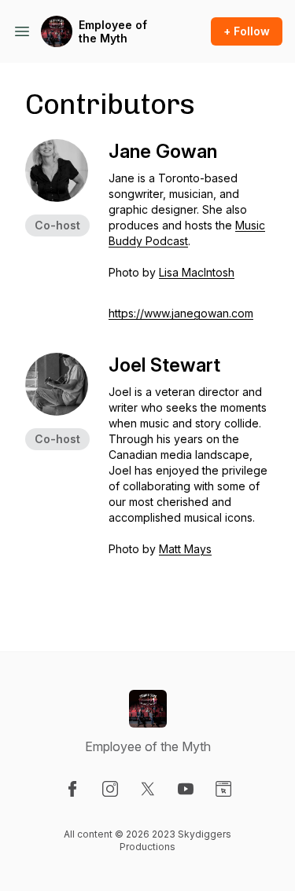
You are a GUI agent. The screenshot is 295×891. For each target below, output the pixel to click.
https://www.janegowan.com (181, 313)
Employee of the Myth (113, 32)
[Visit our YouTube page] (186, 789)
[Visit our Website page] (223, 789)
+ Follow (246, 31)
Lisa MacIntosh (196, 272)
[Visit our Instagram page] (110, 789)
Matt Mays (185, 549)
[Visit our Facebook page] (72, 789)
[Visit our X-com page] (148, 789)
